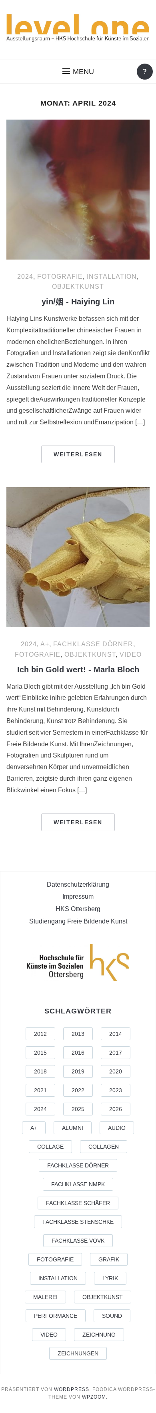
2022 (78, 1090)
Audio (117, 1128)
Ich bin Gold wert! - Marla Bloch (78, 669)
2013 (78, 1034)
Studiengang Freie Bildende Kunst (78, 921)
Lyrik (110, 1278)
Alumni (72, 1128)
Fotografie (60, 276)
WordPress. (72, 1389)
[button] (78, 72)
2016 (78, 1052)
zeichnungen (78, 1353)
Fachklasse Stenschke (78, 1222)
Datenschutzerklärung (78, 884)
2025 (78, 1109)
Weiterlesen (78, 454)
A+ (44, 644)
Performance (55, 1316)
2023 (115, 1090)
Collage (50, 1146)
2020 (115, 1071)
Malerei (45, 1297)
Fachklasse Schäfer (78, 1203)
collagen (103, 1146)
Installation (112, 276)
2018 (40, 1071)
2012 (40, 1034)
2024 (25, 276)
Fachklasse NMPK (78, 1184)
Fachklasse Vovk (78, 1240)
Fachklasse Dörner (93, 644)
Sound (112, 1316)
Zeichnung (99, 1334)
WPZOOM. (95, 1397)
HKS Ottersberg (78, 908)
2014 (115, 1034)
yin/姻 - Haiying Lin (78, 301)
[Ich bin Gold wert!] (78, 557)
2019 (78, 1071)
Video (131, 654)
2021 (40, 1090)
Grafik (108, 1259)
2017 (115, 1052)
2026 (115, 1109)
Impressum (78, 896)
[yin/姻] (78, 190)
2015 (40, 1052)
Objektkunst (78, 286)
